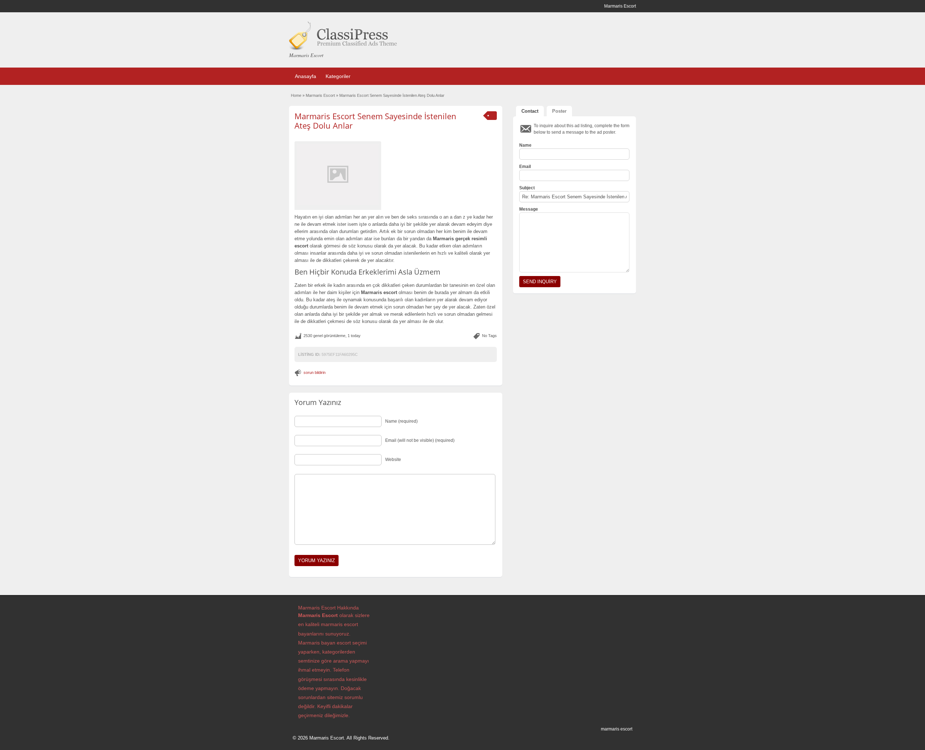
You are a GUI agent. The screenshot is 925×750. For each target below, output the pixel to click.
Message (528, 209)
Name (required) (401, 421)
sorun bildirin (315, 372)
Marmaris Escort (320, 95)
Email (525, 166)
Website (393, 459)
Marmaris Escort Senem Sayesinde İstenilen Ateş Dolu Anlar (375, 121)
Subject (527, 187)
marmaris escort (616, 729)
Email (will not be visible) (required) (420, 440)
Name (525, 145)
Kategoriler (338, 76)
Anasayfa (305, 76)
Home (296, 95)
